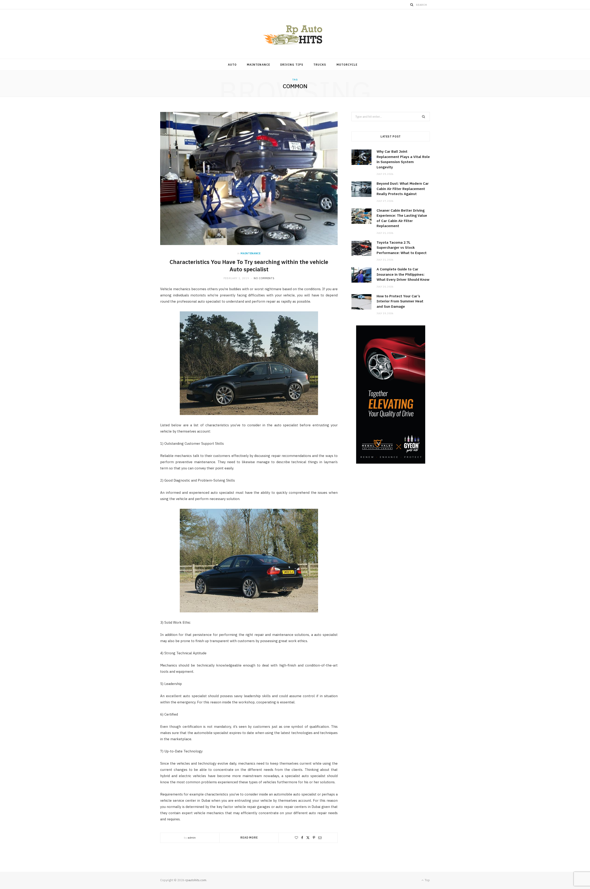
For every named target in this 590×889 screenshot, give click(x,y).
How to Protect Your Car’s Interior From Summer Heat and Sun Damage (400, 301)
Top (427, 880)
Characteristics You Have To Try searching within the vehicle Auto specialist (249, 265)
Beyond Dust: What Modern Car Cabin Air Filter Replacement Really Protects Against (403, 188)
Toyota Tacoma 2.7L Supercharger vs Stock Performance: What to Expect (402, 247)
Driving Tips (291, 64)
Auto (232, 64)
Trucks (319, 64)
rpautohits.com (195, 880)
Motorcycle (347, 64)
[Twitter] (308, 837)
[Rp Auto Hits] (295, 34)
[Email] (320, 837)
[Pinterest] (314, 837)
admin (192, 837)
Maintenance (258, 64)
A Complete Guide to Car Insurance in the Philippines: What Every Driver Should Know (403, 274)
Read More (249, 837)
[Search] (411, 4)
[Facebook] (302, 837)
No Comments (264, 278)
